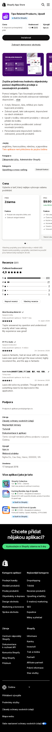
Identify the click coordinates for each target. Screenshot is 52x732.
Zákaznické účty (10, 159)
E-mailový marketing (37, 601)
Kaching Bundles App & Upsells (25, 491)
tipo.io (46, 27)
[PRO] (26, 243)
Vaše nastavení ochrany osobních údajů (22, 723)
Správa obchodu (10, 612)
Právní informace (35, 668)
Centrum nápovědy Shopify (11, 637)
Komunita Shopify (11, 652)
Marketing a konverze (13, 607)
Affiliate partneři (35, 662)
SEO (29, 607)
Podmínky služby (10, 702)
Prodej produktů (10, 591)
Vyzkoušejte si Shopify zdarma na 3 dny (26, 546)
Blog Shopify (8, 658)
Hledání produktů (10, 585)
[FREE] (25, 243)
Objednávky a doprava (13, 596)
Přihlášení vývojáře (11, 695)
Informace (32, 636)
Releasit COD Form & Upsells (24, 507)
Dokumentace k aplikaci (14, 433)
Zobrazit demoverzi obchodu (26, 45)
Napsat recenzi (11, 301)
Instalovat (26, 37)
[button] (26, 484)
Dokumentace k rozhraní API (9, 645)
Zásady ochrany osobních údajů (18, 421)
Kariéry (30, 641)
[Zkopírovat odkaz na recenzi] (23, 312)
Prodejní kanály (9, 580)
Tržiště (30, 585)
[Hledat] (43, 4)
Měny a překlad (34, 617)
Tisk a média (33, 652)
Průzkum (6, 663)
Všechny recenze (31, 301)
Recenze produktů (36, 591)
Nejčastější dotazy (11, 425)
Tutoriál (6, 429)
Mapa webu (8, 716)
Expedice (31, 612)
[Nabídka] (48, 4)
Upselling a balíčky (36, 596)
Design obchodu (10, 601)
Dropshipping (33, 580)
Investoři (31, 646)
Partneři (31, 657)
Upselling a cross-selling (14, 169)
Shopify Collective (19, 481)
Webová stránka (10, 453)
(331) (36, 27)
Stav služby (33, 673)
